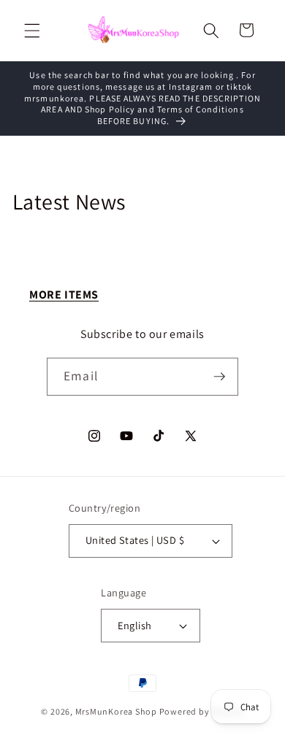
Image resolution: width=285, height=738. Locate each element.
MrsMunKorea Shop (116, 711)
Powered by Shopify (201, 711)
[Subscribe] (219, 377)
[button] (32, 29)
